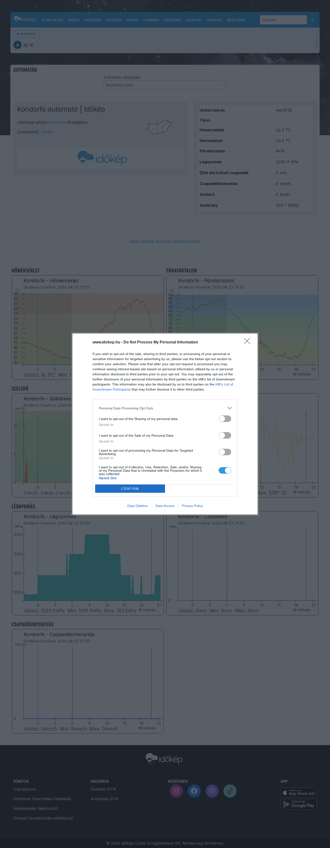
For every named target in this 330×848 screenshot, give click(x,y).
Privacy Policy (192, 506)
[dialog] (165, 424)
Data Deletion (137, 506)
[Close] (248, 342)
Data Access (165, 506)
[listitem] (165, 408)
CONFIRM (130, 489)
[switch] (225, 418)
